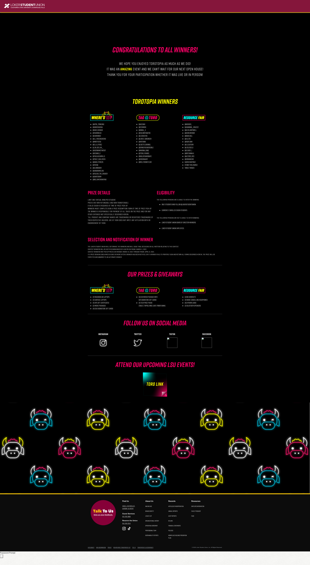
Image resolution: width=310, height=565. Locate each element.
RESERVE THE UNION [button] (245, 6)
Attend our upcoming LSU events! (155, 365)
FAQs (192, 516)
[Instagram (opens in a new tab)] (124, 528)
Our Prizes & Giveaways (155, 274)
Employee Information (197, 506)
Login (301, 6)
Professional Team (150, 530)
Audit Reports (172, 516)
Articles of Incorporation (176, 506)
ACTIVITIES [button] (207, 6)
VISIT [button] (196, 6)
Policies (170, 530)
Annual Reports (173, 511)
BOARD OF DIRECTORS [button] (272, 6)
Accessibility (91, 547)
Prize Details (99, 192)
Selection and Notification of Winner (120, 239)
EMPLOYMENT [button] (223, 6)
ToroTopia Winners (155, 101)
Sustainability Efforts (151, 535)
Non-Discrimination (101, 547)
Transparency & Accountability (145, 547)
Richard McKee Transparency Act (121, 547)
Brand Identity (149, 511)
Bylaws (170, 521)
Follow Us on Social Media (155, 323)
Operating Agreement (151, 526)
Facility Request (196, 511)
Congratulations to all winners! (155, 49)
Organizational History (152, 521)
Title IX (134, 547)
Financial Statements (174, 526)
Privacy (110, 547)
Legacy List (148, 516)
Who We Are (148, 506)
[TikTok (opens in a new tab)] (129, 528)
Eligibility (166, 192)
